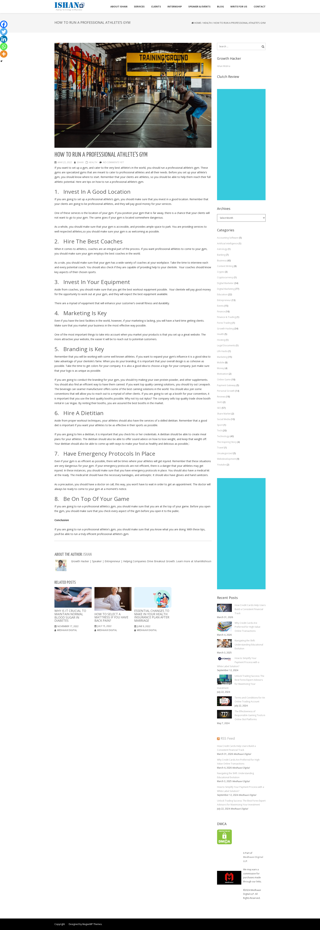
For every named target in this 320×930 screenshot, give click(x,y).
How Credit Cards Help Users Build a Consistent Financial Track (236, 748)
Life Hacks (222, 351)
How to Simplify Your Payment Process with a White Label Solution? (240, 789)
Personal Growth (226, 390)
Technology (223, 436)
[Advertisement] (241, 144)
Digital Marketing (226, 288)
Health (207, 22)
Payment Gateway (226, 385)
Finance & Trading (226, 317)
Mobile (220, 362)
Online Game (224, 379)
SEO (219, 407)
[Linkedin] (3, 39)
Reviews (221, 396)
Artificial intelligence (227, 243)
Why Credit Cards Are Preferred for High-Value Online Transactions (238, 761)
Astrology (222, 249)
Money (220, 368)
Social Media (223, 419)
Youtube (221, 464)
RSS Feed (228, 738)
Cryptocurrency (225, 277)
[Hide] (1, 61)
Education (222, 294)
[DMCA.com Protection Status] (224, 836)
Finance (221, 311)
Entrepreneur (224, 300)
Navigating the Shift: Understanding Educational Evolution (235, 775)
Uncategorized (225, 453)
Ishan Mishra (223, 66)
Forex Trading (224, 322)
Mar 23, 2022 (64, 162)
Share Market (224, 413)
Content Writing (225, 266)
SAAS (219, 402)
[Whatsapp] (3, 46)
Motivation (222, 373)
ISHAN (80, 162)
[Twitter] (3, 31)
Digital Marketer (225, 283)
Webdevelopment (226, 458)
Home (197, 22)
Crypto (220, 271)
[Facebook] (3, 24)
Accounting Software (228, 237)
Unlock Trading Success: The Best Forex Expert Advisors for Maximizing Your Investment (241, 802)
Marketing (222, 357)
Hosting (221, 339)
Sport (220, 425)
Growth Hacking (225, 328)
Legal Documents (226, 345)
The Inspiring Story (226, 442)
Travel (220, 447)
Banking (221, 254)
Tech (219, 430)
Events (220, 305)
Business (221, 260)
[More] (3, 54)
